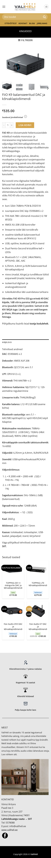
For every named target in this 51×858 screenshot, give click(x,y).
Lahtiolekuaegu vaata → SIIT (16, 818)
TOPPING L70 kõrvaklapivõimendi (38, 584)
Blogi (32, 23)
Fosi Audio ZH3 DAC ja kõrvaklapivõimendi (13, 626)
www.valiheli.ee (9, 830)
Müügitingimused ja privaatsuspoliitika (25, 850)
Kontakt (23, 23)
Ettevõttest (11, 23)
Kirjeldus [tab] (7, 342)
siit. (15, 754)
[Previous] (6, 64)
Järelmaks (42, 23)
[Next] (44, 64)
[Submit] (44, 17)
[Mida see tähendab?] (25, 116)
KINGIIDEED (25, 31)
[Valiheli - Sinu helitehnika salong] (25, 6)
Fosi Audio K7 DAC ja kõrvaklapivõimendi (38, 626)
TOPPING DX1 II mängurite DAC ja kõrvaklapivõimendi (13, 585)
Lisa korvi (25, 125)
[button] (4, 6)
